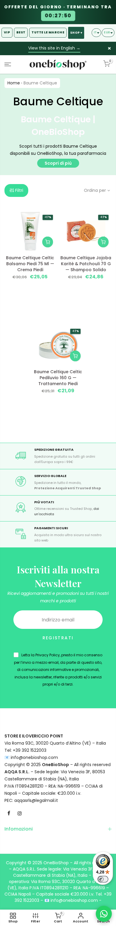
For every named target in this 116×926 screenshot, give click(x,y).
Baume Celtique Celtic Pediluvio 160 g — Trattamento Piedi (58, 378)
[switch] (103, 879)
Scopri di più (58, 163)
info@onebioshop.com (34, 757)
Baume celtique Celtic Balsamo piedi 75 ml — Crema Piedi (30, 264)
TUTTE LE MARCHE (48, 32)
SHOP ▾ (76, 32)
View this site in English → (54, 48)
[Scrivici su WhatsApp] (104, 914)
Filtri (19, 190)
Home (13, 83)
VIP (7, 32)
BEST (20, 32)
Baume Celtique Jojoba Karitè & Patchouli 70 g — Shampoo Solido (85, 264)
